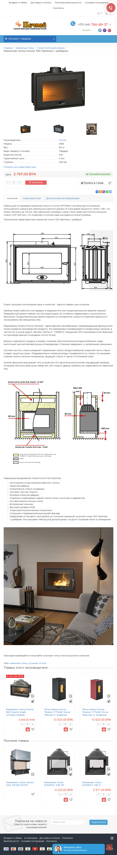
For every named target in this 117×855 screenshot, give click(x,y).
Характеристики (32, 198)
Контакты (58, 8)
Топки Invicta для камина (51, 48)
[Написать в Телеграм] (100, 30)
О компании (30, 838)
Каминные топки (25, 48)
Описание (12, 198)
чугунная (33, 663)
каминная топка (18, 663)
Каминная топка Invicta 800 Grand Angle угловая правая (20, 712)
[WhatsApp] (107, 191)
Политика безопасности (68, 3)
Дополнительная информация (62, 198)
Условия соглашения (96, 3)
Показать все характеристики (20, 167)
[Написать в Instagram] (109, 30)
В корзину (36, 182)
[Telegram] (110, 191)
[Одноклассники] (100, 191)
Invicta (42, 663)
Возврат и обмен (18, 3)
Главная (8, 48)
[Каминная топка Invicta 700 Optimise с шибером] (58, 88)
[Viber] (103, 191)
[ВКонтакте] (97, 191)
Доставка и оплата (41, 3)
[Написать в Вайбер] (104, 30)
